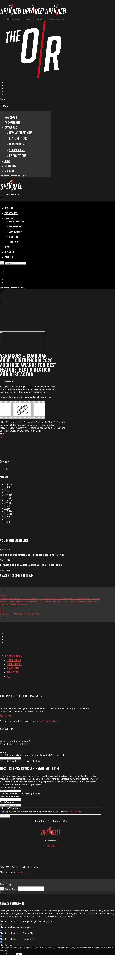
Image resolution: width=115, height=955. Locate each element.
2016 (6, 511)
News (6, 469)
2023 (6, 492)
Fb (2, 437)
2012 (6, 522)
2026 (6, 484)
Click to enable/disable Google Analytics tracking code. (26, 921)
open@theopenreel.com (46, 721)
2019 (6, 503)
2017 (6, 508)
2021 (6, 497)
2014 (6, 516)
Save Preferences (7, 945)
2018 (6, 505)
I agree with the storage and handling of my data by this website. (44, 811)
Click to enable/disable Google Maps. (18, 933)
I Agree (19, 954)
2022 (6, 495)
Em (1, 437)
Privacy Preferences (7, 954)
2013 (6, 519)
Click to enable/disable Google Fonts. (18, 927)
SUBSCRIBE (5, 816)
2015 (6, 514)
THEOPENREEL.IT (51, 846)
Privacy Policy (75, 811)
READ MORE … (6, 716)
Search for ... (11, 889)
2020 (6, 500)
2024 (6, 489)
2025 (6, 487)
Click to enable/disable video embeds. (18, 939)
